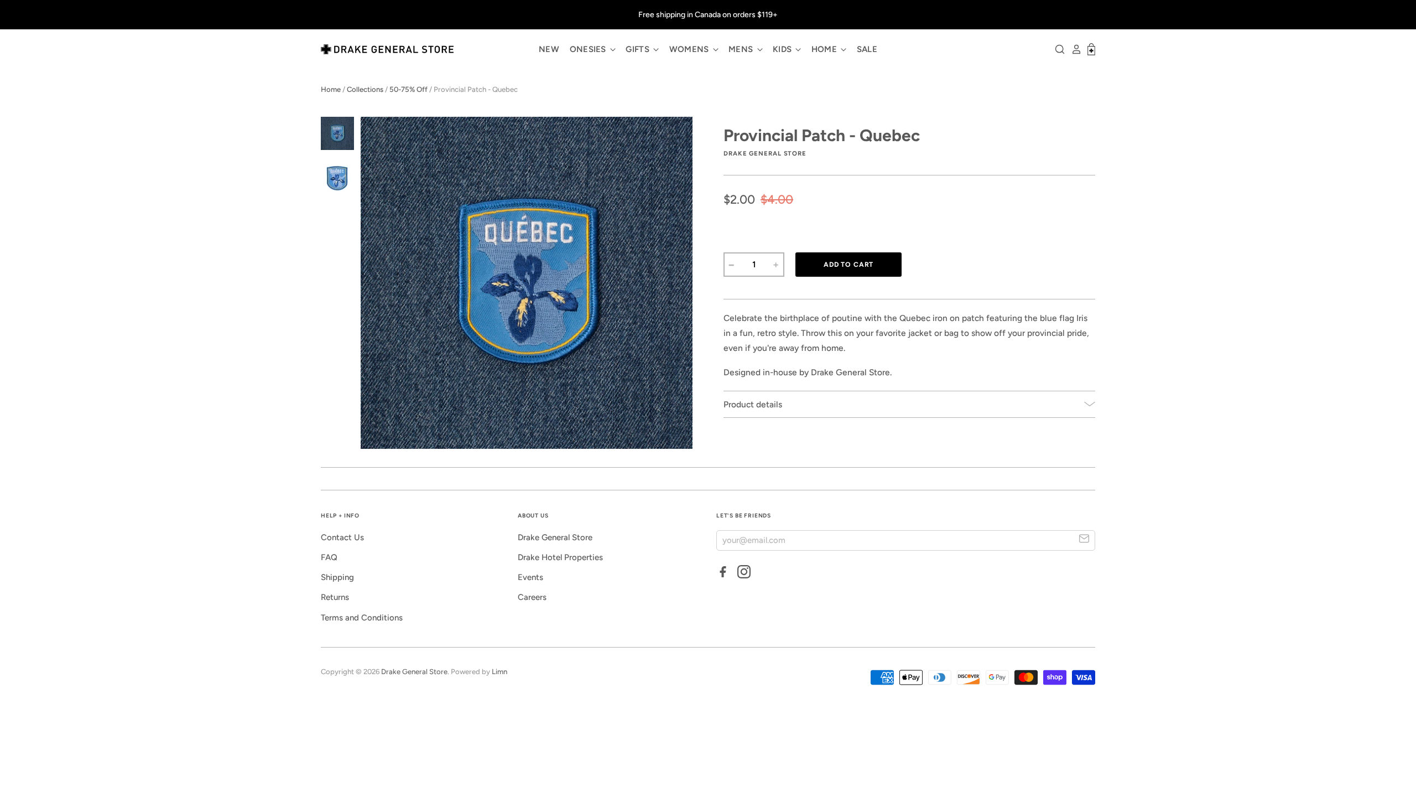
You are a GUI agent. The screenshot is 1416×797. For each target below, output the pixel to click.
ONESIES (589, 49)
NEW (549, 49)
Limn (499, 671)
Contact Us (342, 537)
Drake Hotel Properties (560, 557)
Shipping (337, 577)
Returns (335, 597)
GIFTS (639, 49)
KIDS (783, 49)
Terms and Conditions (362, 618)
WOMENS (690, 49)
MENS (742, 49)
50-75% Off (408, 89)
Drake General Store (555, 537)
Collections (365, 89)
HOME (825, 49)
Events (530, 577)
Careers (532, 597)
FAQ (329, 557)
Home (331, 89)
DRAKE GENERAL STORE (764, 153)
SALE (867, 49)
